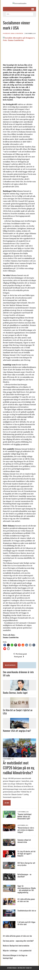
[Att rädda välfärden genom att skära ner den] (9, 903)
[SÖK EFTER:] (19, 14)
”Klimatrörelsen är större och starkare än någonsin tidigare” (25, 830)
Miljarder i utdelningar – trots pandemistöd (17, 950)
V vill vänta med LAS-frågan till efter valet (26, 923)
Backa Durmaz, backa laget (15, 692)
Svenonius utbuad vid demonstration (24, 841)
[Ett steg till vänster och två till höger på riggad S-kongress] (9, 856)
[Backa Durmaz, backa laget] (19, 689)
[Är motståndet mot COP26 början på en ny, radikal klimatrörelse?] (19, 756)
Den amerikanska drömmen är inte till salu (18, 673)
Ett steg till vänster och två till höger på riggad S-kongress (26, 853)
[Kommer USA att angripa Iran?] (19, 727)
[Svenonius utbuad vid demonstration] (9, 844)
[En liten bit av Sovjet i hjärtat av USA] (19, 706)
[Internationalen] (19, 3)
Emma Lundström (17, 33)
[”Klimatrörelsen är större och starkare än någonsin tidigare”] (9, 830)
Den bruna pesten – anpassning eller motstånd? (18, 941)
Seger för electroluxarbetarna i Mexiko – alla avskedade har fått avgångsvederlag (26, 889)
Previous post (21, 654)
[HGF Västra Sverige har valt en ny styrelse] (9, 867)
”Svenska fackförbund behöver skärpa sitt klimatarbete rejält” (24, 816)
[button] (4, 645)
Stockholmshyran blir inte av (26, 910)
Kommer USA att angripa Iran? (17, 730)
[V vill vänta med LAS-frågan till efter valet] (9, 926)
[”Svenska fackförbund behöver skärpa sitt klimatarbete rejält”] (9, 816)
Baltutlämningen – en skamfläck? (24, 875)
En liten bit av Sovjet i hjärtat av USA (17, 711)
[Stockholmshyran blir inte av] (9, 915)
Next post (18, 656)
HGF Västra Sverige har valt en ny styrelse (26, 864)
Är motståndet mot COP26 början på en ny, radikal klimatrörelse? (19, 767)
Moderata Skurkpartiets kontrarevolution (16, 945)
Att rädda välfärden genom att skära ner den (26, 900)
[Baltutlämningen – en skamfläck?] (9, 879)
